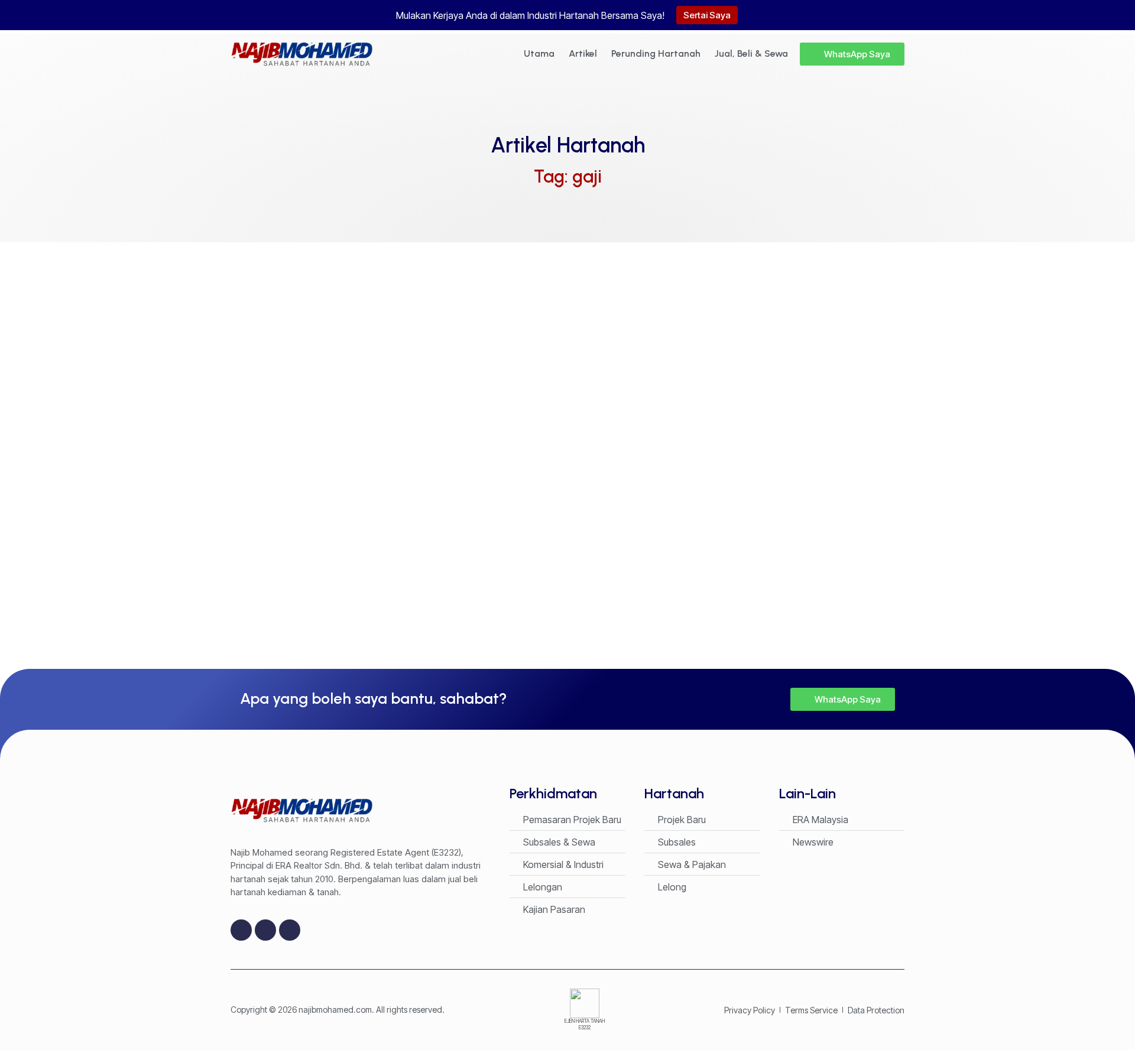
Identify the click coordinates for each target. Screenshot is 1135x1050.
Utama (539, 53)
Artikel (583, 53)
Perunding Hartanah (656, 53)
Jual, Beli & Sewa (751, 53)
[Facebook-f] (241, 930)
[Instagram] (265, 930)
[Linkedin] (289, 930)
